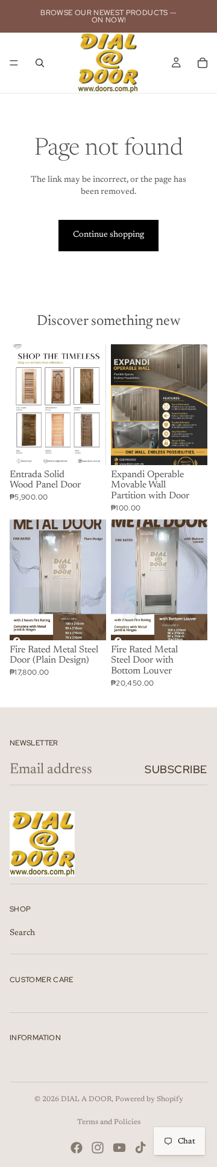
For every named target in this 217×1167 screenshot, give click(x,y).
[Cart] (202, 63)
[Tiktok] (140, 1147)
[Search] (40, 63)
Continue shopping (108, 235)
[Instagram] (97, 1147)
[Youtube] (119, 1147)
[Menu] (14, 63)
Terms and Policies (108, 1122)
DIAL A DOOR (86, 1099)
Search (22, 933)
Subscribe (176, 769)
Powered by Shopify (149, 1099)
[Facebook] (76, 1147)
